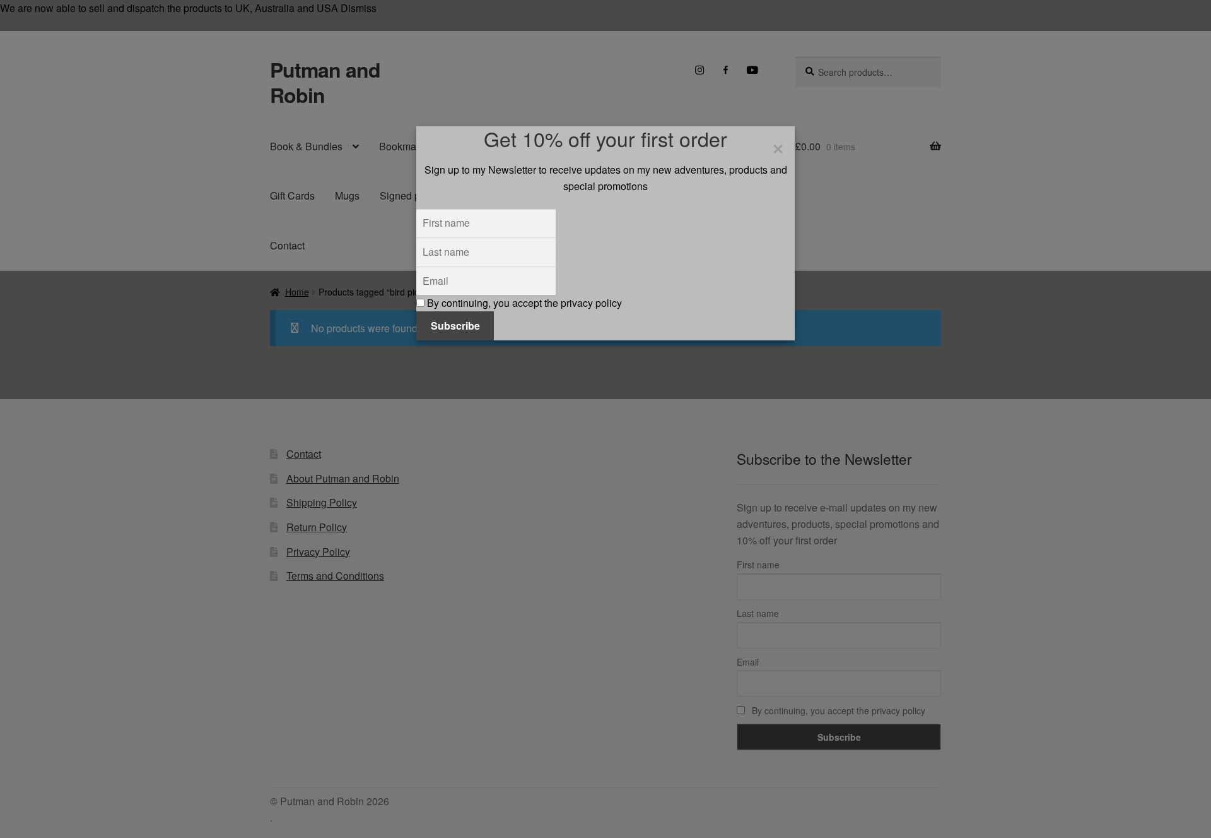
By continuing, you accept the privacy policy (523, 303)
